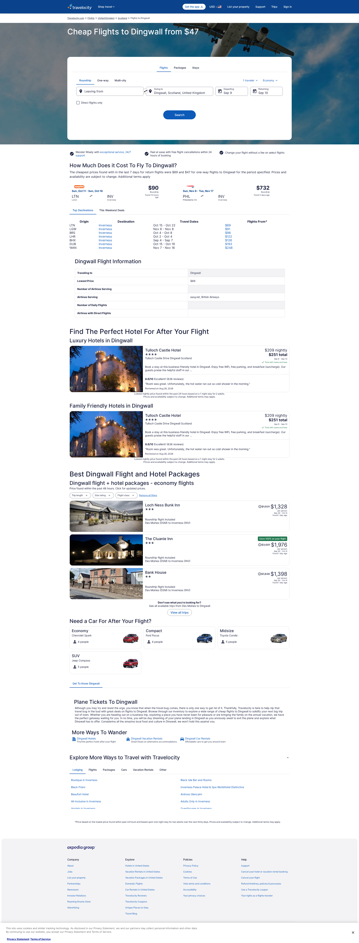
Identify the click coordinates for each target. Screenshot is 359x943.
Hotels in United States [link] (137, 865)
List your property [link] (76, 877)
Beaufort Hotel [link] (80, 794)
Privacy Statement (18, 939)
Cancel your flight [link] (250, 877)
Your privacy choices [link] (194, 895)
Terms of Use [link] (190, 877)
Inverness (105, 225)
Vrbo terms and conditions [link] (196, 883)
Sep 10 (263, 93)
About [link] (70, 865)
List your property (238, 6)
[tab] (164, 68)
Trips (274, 6)
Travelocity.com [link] (75, 18)
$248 (229, 248)
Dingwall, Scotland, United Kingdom (179, 93)
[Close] (353, 932)
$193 (228, 244)
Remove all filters (148, 495)
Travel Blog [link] (131, 913)
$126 (228, 240)
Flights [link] (91, 18)
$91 (227, 229)
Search (180, 115)
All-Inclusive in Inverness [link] (86, 801)
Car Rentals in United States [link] (140, 889)
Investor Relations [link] (76, 895)
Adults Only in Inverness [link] (195, 801)
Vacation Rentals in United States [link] (142, 871)
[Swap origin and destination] (145, 91)
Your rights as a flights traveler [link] (257, 895)
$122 (228, 236)
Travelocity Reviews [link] (136, 895)
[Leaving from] (110, 91)
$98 (228, 233)
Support (260, 6)
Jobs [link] (69, 871)
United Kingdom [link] (106, 18)
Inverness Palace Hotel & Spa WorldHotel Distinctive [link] (212, 787)
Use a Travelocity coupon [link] (254, 889)
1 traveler (248, 80)
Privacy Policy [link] (190, 865)
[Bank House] (216, 583)
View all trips (180, 612)
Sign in (287, 6)
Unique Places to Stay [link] (136, 907)
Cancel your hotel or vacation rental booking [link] (264, 871)
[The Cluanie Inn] (216, 550)
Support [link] (245, 865)
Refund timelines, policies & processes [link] (261, 883)
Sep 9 (228, 93)
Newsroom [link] (73, 889)
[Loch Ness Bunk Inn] (216, 516)
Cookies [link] (187, 871)
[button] (179, 757)
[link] (98, 740)
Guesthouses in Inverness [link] (196, 808)
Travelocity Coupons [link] (136, 901)
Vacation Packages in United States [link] (144, 877)
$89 (228, 225)
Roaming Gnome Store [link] (79, 901)
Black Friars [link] (78, 787)
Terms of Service (40, 939)
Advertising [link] (73, 907)
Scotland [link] (122, 18)
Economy (268, 80)
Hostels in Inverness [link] (83, 808)
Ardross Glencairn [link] (191, 794)
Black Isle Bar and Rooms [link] (196, 780)
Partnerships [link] (73, 883)
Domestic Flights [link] (134, 883)
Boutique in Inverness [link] (84, 780)
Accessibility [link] (190, 889)
